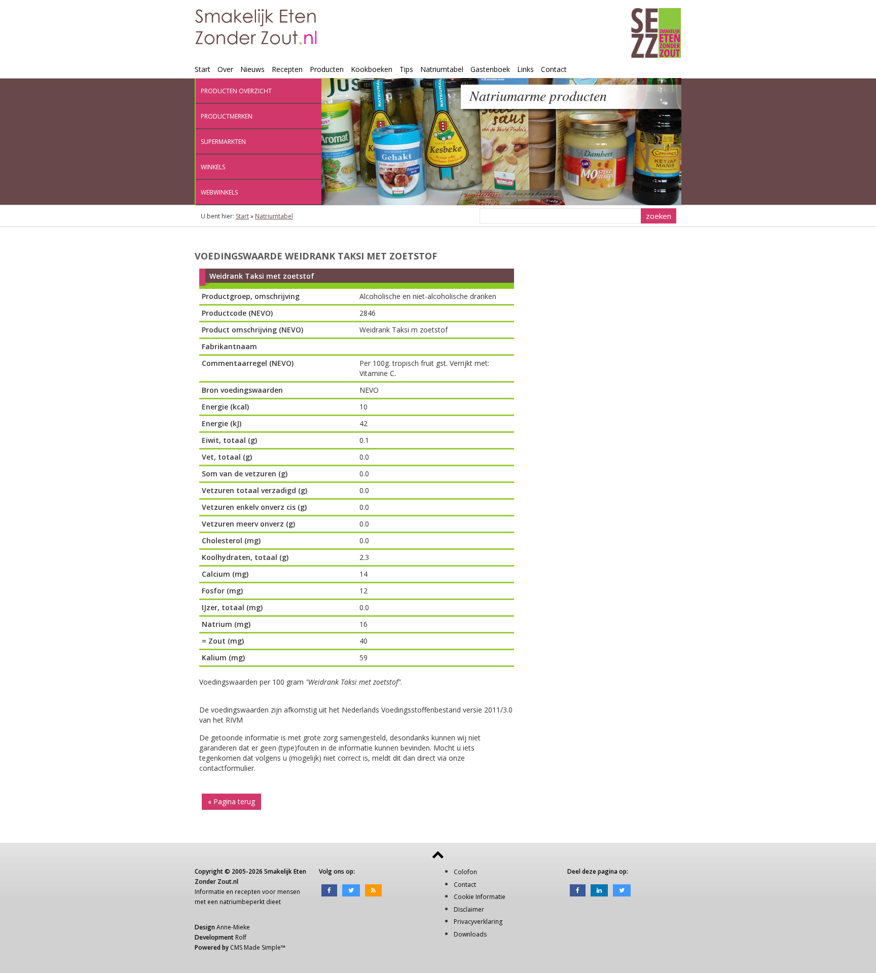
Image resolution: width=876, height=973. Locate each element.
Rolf (240, 937)
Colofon (465, 872)
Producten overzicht (236, 91)
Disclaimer (469, 909)
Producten (327, 69)
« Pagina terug (231, 801)
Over (225, 69)
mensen (288, 891)
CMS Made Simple (255, 947)
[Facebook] (329, 889)
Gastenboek (490, 69)
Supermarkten (223, 141)
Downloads (470, 934)
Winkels (213, 167)
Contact (554, 69)
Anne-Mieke (233, 927)
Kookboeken (371, 69)
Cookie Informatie (479, 896)
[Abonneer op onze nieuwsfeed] (373, 889)
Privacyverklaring (478, 921)
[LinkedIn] (599, 889)
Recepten (287, 69)
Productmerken (226, 116)
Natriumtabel (441, 69)
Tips (406, 69)
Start (202, 69)
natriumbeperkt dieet (250, 901)
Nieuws (252, 69)
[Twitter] (351, 889)
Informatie (210, 891)
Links (525, 69)
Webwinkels (219, 192)
